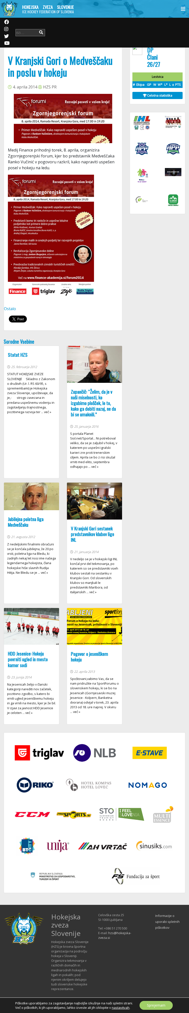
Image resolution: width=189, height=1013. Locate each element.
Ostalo (10, 308)
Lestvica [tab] (157, 76)
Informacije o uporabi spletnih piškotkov (167, 921)
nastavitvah (120, 1007)
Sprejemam (156, 1005)
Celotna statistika (159, 95)
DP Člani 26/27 (153, 56)
